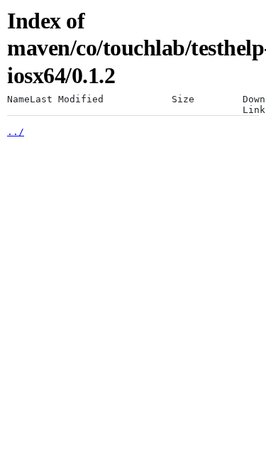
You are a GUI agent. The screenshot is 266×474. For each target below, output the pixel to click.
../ (15, 131)
